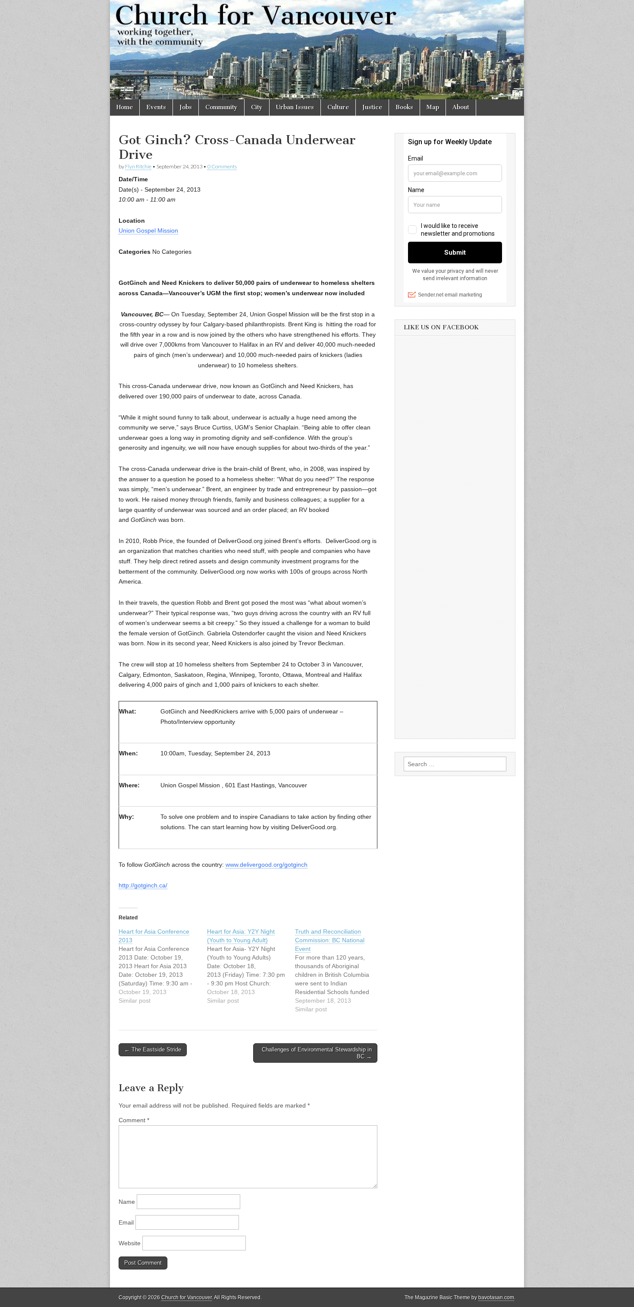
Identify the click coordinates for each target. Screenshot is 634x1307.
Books (404, 107)
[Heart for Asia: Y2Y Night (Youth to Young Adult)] (251, 966)
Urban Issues (295, 107)
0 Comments (222, 166)
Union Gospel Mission (148, 230)
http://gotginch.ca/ (143, 885)
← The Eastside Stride (152, 1049)
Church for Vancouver (186, 1297)
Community (221, 107)
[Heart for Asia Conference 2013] (163, 966)
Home (124, 107)
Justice (372, 107)
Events (156, 107)
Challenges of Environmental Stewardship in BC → (317, 1053)
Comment (134, 1120)
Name (127, 1201)
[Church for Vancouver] (317, 49)
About (460, 107)
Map (433, 107)
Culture (338, 107)
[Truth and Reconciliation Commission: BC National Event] (339, 970)
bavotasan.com (496, 1297)
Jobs (185, 107)
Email (126, 1222)
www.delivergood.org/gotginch (267, 864)
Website (130, 1243)
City (257, 107)
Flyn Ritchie (138, 166)
